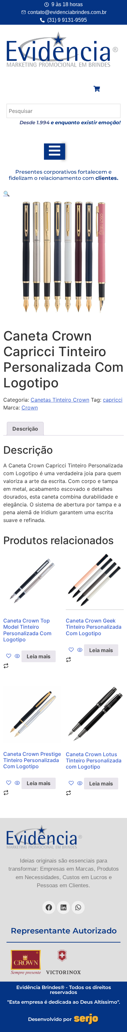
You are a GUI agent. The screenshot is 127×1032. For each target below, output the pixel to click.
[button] (6, 193)
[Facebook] (48, 907)
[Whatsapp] (78, 907)
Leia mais (38, 656)
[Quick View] (17, 656)
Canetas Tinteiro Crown (60, 399)
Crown (29, 407)
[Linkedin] (63, 907)
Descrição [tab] (25, 428)
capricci (112, 399)
